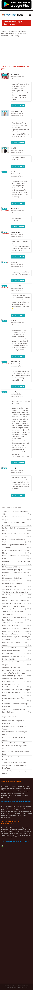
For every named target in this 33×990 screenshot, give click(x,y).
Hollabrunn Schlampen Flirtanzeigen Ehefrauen (16, 705)
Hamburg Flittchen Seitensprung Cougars (14, 727)
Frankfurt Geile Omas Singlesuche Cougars (14, 747)
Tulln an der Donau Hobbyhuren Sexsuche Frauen (16, 618)
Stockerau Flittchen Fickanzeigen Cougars (16, 518)
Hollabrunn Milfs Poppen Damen (16, 693)
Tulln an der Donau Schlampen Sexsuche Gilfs (16, 613)
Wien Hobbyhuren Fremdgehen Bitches (16, 596)
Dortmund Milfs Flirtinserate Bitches (15, 743)
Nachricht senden (17, 106)
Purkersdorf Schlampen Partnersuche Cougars (16, 632)
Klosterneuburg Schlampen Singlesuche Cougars (16, 585)
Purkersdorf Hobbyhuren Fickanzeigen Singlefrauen (16, 638)
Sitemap (26, 987)
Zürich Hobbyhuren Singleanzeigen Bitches (14, 772)
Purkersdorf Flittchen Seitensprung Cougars (16, 643)
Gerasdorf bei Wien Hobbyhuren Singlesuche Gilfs (16, 657)
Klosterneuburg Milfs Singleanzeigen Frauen (16, 573)
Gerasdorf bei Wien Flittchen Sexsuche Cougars (16, 663)
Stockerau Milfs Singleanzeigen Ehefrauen (16, 523)
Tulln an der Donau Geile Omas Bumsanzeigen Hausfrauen (16, 607)
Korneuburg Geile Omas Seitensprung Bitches (16, 551)
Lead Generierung (19, 987)
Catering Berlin (9, 987)
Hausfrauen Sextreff (23, 986)
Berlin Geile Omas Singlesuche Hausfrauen (13, 722)
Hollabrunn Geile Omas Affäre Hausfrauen (16, 699)
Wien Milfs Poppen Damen (14, 603)
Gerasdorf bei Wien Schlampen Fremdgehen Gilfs (16, 679)
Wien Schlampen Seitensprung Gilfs (16, 592)
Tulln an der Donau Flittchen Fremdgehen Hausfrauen (16, 624)
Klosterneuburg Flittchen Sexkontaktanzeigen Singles (16, 568)
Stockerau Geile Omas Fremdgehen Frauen (16, 529)
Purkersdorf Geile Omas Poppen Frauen (16, 652)
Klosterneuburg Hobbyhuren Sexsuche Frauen (16, 562)
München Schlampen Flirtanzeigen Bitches (14, 733)
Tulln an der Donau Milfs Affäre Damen (16, 628)
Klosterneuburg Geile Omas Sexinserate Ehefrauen (16, 579)
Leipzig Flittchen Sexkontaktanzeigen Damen (15, 752)
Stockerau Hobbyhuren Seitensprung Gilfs (16, 512)
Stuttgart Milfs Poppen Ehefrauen (14, 762)
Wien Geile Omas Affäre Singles (16, 589)
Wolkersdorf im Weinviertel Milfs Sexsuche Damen (16, 710)
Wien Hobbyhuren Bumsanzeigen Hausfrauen (14, 766)
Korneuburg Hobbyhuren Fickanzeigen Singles (16, 534)
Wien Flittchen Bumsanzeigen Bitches (16, 600)
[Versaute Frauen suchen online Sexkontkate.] (12, 15)
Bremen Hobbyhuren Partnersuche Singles (14, 758)
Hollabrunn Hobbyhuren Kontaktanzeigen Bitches (16, 685)
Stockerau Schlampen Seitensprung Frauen (17, 78)
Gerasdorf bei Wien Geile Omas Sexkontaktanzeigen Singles (16, 674)
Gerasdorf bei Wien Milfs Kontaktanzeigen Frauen (16, 668)
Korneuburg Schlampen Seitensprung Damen (16, 557)
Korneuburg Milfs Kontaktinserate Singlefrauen (16, 546)
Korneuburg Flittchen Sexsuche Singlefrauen (16, 540)
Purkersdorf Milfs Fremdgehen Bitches (16, 648)
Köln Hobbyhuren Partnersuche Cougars (13, 738)
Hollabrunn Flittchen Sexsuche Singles (16, 690)
